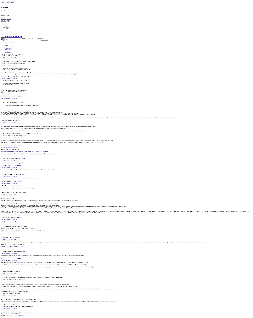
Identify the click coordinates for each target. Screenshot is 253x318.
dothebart (20, 144)
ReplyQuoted (7, 57)
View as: (39, 39)
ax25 (19, 237)
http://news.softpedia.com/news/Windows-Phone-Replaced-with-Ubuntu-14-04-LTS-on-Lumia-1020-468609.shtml (24, 151)
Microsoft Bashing (13, 36)
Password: (3, 12)
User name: (3, 10)
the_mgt (20, 96)
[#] (1, 55)
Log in (2, 17)
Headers (12, 57)
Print (16, 57)
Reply (2, 57)
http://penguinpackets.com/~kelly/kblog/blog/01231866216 (13, 246)
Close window (4, 2)
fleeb (18, 55)
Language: (3, 15)
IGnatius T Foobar (21, 63)
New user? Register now (6, 19)
